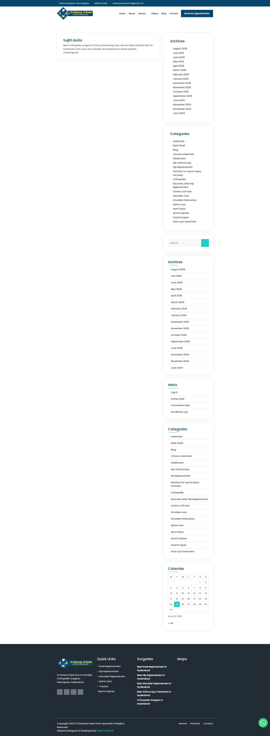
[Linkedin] (212, 3)
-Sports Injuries (105, 691)
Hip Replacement (183, 167)
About (132, 13)
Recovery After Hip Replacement (189, 499)
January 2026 (181, 78)
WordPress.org (179, 412)
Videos (154, 13)
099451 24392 (100, 3)
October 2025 (181, 91)
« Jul (170, 623)
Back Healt (179, 145)
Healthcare (179, 158)
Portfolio (195, 723)
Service (142, 13)
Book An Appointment (197, 13)
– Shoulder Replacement (111, 676)
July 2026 (178, 53)
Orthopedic (179, 179)
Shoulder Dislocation (185, 200)
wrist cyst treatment (184, 221)
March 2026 (179, 70)
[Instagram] (204, 3)
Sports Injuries (181, 213)
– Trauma (102, 686)
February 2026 (181, 74)
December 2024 (182, 104)
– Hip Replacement (108, 671)
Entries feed (177, 398)
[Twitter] (208, 3)
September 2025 (182, 96)
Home (122, 13)
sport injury (179, 208)
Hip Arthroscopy (182, 162)
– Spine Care (104, 681)
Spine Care (179, 204)
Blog (164, 13)
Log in (174, 392)
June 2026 (179, 57)
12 (183, 593)
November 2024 (182, 109)
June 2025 (179, 100)
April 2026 (178, 66)
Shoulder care (181, 196)
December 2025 (182, 83)
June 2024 (179, 113)
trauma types (181, 217)
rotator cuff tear (182, 191)
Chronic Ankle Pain (183, 154)
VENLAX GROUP (105, 730)
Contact (174, 13)
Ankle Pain (178, 141)
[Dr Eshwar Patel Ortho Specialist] (75, 13)
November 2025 (182, 87)
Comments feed (180, 405)
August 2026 (180, 48)
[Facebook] (201, 3)
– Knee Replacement (109, 666)
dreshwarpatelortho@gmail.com (128, 3)
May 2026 (178, 61)
